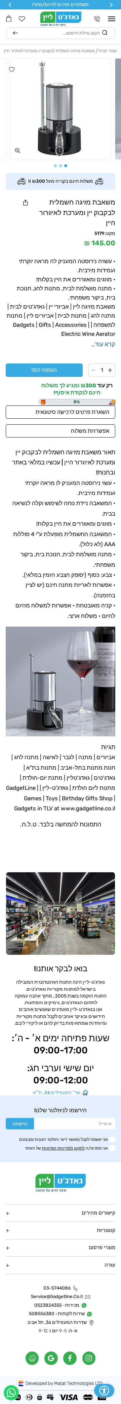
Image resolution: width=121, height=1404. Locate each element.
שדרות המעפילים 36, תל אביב (57, 1322)
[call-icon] (97, 19)
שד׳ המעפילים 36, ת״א (56, 1092)
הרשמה (20, 1123)
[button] (22, 19)
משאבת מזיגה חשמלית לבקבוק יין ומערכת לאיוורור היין (49, 50)
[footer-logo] (60, 1183)
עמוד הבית (108, 50)
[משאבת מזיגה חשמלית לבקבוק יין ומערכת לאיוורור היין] (60, 109)
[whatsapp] (11, 1392)
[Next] (10, 4)
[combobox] (60, 33)
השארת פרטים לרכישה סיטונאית (72, 412)
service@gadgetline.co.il (57, 1296)
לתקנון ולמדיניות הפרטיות (63, 1148)
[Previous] (110, 4)
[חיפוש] (15, 33)
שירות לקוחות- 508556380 (57, 1313)
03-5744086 (57, 1288)
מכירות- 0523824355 (56, 1304)
